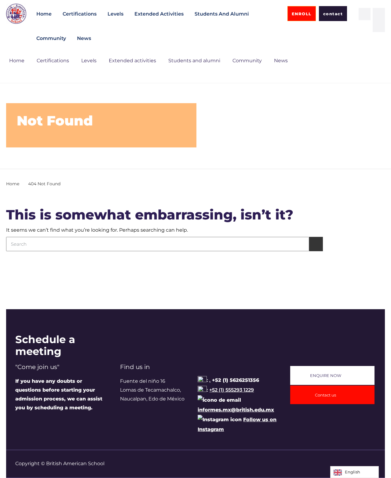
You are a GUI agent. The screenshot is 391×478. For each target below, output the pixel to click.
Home (44, 14)
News (84, 38)
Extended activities (159, 14)
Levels (115, 14)
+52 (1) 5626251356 (234, 380)
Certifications (80, 14)
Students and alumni (222, 14)
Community (51, 38)
